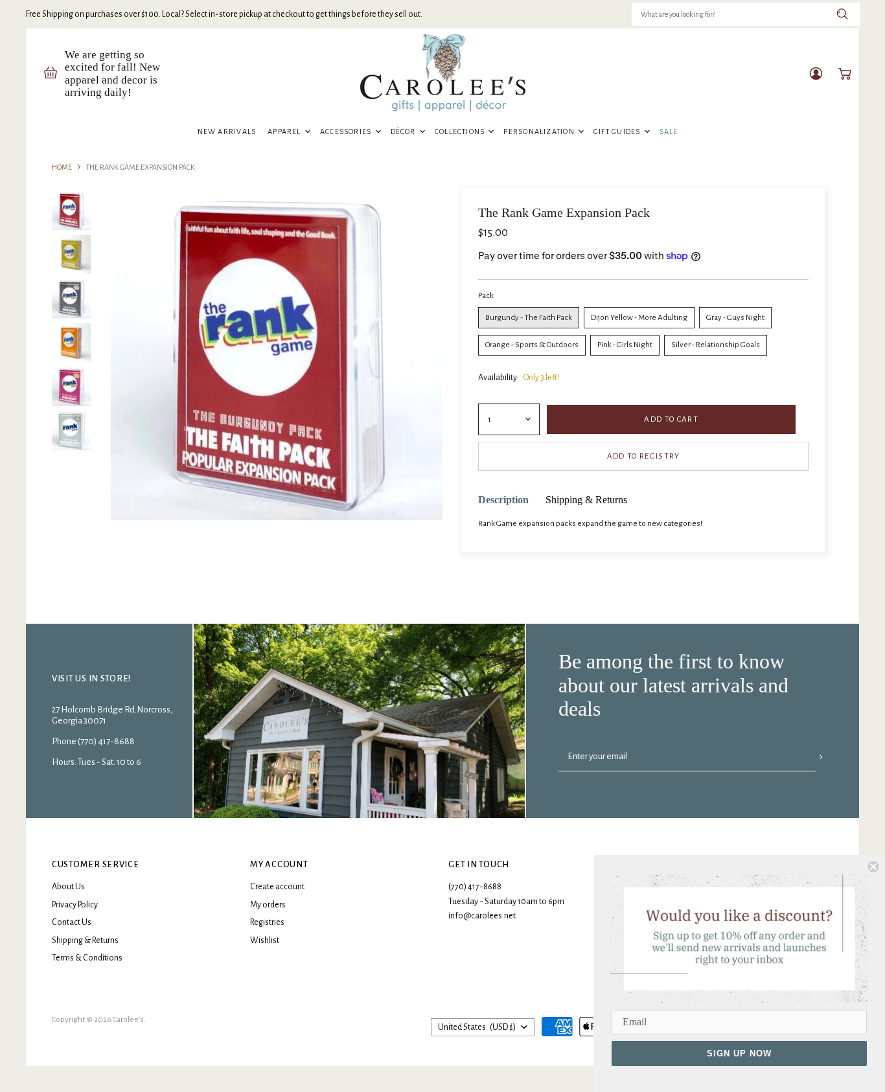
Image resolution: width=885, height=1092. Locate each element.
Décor (404, 131)
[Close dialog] (873, 866)
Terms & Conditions (87, 957)
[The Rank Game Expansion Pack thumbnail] (71, 254)
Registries (267, 922)
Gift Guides (618, 131)
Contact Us (71, 922)
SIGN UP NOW (739, 1053)
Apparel (285, 131)
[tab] (503, 500)
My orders (268, 904)
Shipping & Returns (85, 940)
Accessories (347, 131)
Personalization (540, 131)
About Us (68, 886)
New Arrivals (227, 131)
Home (62, 167)
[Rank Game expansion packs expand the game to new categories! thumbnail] (71, 210)
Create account (277, 886)
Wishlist (264, 940)
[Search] (842, 14)
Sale (669, 131)
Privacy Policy (75, 904)
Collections (461, 131)
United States (477, 1027)
